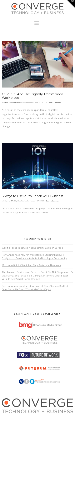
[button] (37, 22)
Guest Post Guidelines (18, 431)
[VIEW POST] (37, 64)
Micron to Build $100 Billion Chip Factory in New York (31, 265)
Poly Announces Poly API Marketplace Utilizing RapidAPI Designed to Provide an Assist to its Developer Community (34, 256)
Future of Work (9, 201)
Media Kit (11, 419)
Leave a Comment (54, 103)
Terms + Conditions (17, 423)
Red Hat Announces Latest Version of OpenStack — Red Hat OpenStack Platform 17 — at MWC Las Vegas (35, 287)
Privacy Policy (13, 427)
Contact (10, 435)
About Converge (15, 415)
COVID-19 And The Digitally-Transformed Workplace (32, 96)
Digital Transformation (12, 103)
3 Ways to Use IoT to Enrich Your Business (32, 196)
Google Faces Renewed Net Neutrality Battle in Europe (32, 247)
